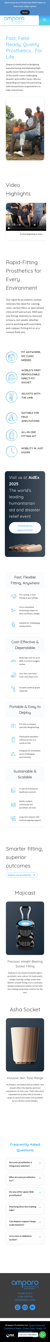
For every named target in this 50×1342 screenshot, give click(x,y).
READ (25, 12)
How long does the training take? (22, 1208)
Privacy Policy (29, 1328)
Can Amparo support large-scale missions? (22, 1223)
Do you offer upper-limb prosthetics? (21, 1193)
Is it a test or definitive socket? (20, 1238)
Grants (39, 1328)
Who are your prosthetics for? (22, 1179)
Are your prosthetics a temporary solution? (20, 1164)
